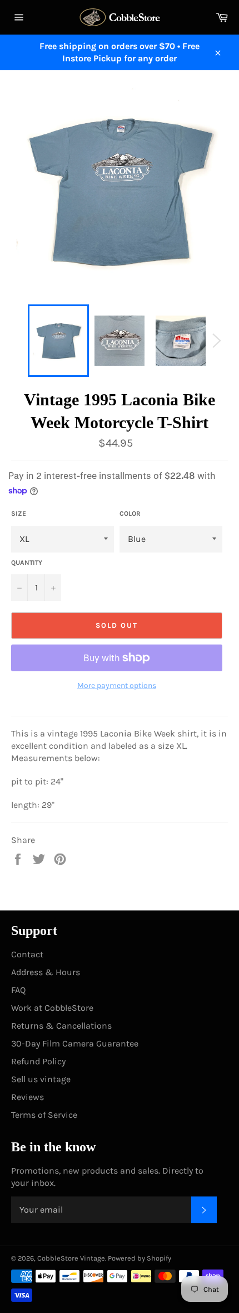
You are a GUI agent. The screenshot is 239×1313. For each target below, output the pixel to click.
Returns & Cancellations (61, 1025)
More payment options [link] (116, 685)
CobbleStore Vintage (71, 1258)
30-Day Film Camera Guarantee (74, 1043)
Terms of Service (44, 1114)
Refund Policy (38, 1061)
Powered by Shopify (139, 1258)
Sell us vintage (41, 1079)
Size (18, 513)
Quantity (26, 562)
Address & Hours (45, 972)
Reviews (27, 1097)
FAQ (18, 990)
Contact (27, 954)
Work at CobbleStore (52, 1007)
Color (130, 513)
